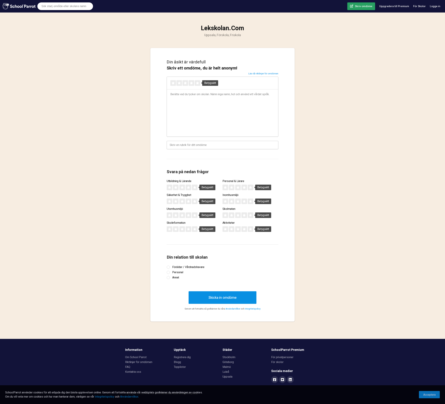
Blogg (177, 362)
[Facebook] (274, 379)
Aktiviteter (228, 223)
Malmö (226, 367)
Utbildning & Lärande (179, 181)
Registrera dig (182, 357)
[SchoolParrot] (20, 6)
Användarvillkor (232, 308)
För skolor (277, 362)
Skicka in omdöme (222, 297)
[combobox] (65, 6)
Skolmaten (228, 209)
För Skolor (419, 6)
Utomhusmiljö (175, 209)
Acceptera (429, 395)
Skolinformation (176, 223)
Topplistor (180, 367)
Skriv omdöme (363, 6)
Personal (177, 272)
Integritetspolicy (253, 308)
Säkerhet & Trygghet (179, 195)
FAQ (127, 367)
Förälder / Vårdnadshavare (188, 267)
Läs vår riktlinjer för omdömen (263, 73)
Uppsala (227, 377)
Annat (175, 277)
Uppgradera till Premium (394, 6)
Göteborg (228, 362)
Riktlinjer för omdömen (138, 362)
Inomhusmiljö (230, 195)
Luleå (225, 372)
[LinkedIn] (290, 379)
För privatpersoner (282, 357)
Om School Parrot (136, 357)
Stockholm (228, 357)
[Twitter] (282, 379)
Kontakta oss (133, 372)
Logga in (435, 6)
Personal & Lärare (233, 181)
